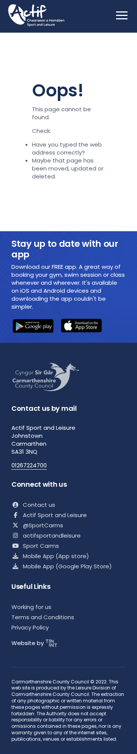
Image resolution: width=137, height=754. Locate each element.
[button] (33, 326)
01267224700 (29, 465)
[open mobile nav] (122, 15)
